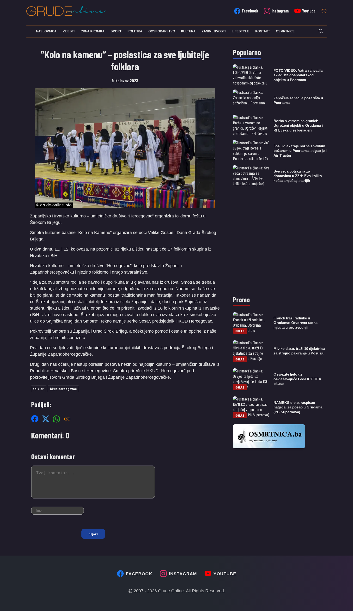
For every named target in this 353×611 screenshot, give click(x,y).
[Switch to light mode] (324, 11)
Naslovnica (46, 31)
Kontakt (262, 31)
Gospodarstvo (161, 31)
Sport (116, 31)
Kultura (188, 31)
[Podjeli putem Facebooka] (34, 418)
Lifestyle (240, 31)
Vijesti (69, 31)
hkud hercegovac (63, 388)
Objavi (93, 534)
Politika (135, 31)
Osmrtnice (285, 31)
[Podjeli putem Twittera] (45, 418)
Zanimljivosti (214, 31)
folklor (38, 388)
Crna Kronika (92, 31)
